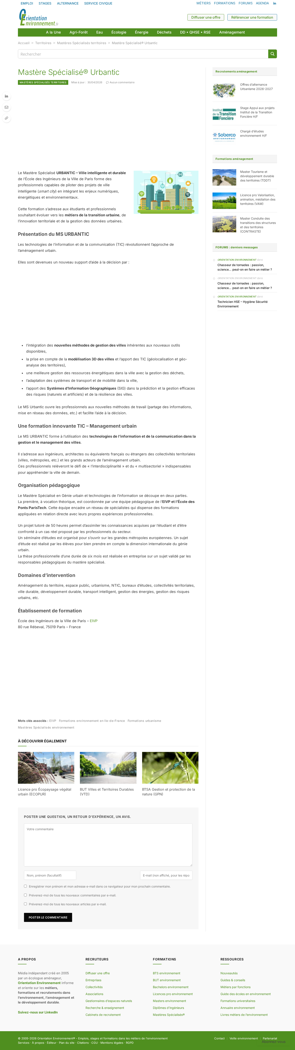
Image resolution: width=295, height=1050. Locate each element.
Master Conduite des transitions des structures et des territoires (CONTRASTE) (258, 225)
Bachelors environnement (171, 987)
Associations (94, 994)
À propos (38, 1042)
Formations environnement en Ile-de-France (92, 720)
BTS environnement (166, 973)
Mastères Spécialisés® (169, 1014)
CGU (94, 1042)
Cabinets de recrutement (103, 1014)
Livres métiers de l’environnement (244, 1014)
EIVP (94, 621)
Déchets (164, 32)
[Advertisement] (108, 127)
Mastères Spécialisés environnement (46, 727)
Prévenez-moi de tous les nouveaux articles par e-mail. (67, 904)
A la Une (53, 32)
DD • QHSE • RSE (195, 32)
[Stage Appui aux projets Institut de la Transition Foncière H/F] (224, 113)
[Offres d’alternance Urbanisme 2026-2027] (224, 90)
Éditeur (51, 1042)
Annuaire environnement (237, 1008)
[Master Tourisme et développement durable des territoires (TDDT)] (224, 177)
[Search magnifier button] (272, 54)
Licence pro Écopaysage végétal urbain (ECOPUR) (44, 791)
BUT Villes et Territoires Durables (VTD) (107, 791)
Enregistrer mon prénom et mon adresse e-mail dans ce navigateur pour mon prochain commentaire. (100, 886)
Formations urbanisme (144, 720)
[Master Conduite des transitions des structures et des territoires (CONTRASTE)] (224, 224)
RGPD (129, 1042)
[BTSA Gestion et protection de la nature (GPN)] (170, 768)
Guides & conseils (232, 980)
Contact (219, 1038)
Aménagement (232, 32)
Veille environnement (244, 1038)
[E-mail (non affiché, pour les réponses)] (6, 107)
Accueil (24, 43)
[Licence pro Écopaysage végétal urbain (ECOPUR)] (46, 768)
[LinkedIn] (6, 96)
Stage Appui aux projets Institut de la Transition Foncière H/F (257, 112)
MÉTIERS (204, 3)
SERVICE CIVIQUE (98, 3)
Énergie (141, 32)
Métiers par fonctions (235, 987)
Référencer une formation (252, 17)
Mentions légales (111, 1042)
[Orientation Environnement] (38, 17)
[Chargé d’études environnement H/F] (224, 137)
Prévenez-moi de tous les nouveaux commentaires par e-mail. (72, 895)
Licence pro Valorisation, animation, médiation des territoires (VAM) (257, 199)
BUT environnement (167, 980)
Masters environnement (169, 1001)
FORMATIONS (224, 3)
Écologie (118, 32)
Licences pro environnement (173, 994)
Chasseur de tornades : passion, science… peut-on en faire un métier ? (244, 267)
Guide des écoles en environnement (245, 994)
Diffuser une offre (205, 17)
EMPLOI (27, 3)
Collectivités (94, 987)
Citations (83, 1042)
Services (23, 1042)
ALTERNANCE (68, 3)
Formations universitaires (237, 1001)
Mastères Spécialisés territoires (81, 43)
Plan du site (67, 1042)
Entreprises (93, 980)
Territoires (43, 43)
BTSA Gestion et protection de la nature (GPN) (168, 791)
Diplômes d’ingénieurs (168, 1008)
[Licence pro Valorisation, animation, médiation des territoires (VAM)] (224, 201)
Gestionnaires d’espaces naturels (109, 1001)
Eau (99, 32)
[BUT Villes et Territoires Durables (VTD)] (108, 768)
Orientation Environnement (236, 259)
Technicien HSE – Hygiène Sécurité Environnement (242, 304)
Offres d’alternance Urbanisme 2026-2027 (256, 87)
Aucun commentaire (122, 82)
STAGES (45, 3)
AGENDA (262, 3)
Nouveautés (229, 973)
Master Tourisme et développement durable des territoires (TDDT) (257, 176)
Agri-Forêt (79, 32)
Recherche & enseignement (105, 1008)
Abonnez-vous (273, 1041)
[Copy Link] (6, 118)
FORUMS (246, 3)
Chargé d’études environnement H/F (253, 133)
